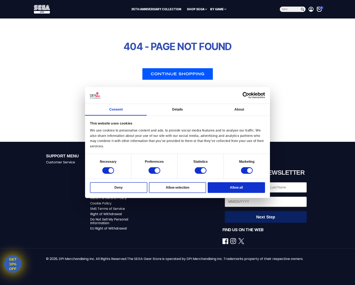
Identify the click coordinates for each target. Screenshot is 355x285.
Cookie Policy (101, 203)
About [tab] (239, 109)
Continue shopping (177, 74)
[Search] (302, 9)
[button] (195, 9)
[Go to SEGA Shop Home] (64, 9)
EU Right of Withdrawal (108, 228)
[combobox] (290, 9)
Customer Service (60, 162)
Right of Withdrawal (106, 214)
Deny (118, 187)
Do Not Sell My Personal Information (109, 221)
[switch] (154, 170)
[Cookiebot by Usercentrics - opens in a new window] (247, 95)
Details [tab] (177, 109)
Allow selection (177, 187)
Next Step (265, 217)
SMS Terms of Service (107, 208)
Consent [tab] (116, 109)
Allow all (236, 187)
